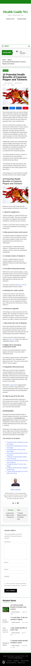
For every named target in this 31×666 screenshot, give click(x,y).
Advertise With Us (11, 662)
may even (12, 339)
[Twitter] (15, 503)
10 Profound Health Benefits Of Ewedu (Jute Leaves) (18, 607)
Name (6, 562)
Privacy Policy (25, 660)
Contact (9, 660)
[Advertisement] (15, 31)
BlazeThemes (18, 658)
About (4, 660)
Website (6, 576)
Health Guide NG (15, 12)
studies (12, 385)
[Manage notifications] (3, 662)
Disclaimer (16, 660)
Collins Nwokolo (8, 83)
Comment (7, 542)
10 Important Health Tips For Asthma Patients (22, 52)
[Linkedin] (13, 503)
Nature (5, 70)
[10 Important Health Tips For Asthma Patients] (17, 51)
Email (6, 569)
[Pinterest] (18, 503)
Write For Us (21, 662)
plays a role (21, 284)
